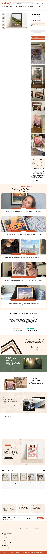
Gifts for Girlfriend (35, 540)
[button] (38, 31)
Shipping (17, 552)
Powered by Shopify (39, 552)
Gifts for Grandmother (36, 528)
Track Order (38, 0)
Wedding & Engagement (20, 528)
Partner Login (11, 547)
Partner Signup (5, 547)
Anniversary (26, 528)
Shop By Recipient (21, 6)
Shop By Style (4, 6)
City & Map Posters (30, 6)
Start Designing (8, 458)
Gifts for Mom (35, 534)
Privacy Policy (33, 552)
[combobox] (23, 3)
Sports (3, 8)
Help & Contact (43, 0)
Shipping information (35, 180)
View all (44, 470)
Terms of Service (27, 552)
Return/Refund (22, 552)
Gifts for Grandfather (36, 531)
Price (31, 18)
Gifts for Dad (35, 537)
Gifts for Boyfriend (35, 543)
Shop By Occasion (12, 6)
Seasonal (38, 6)
